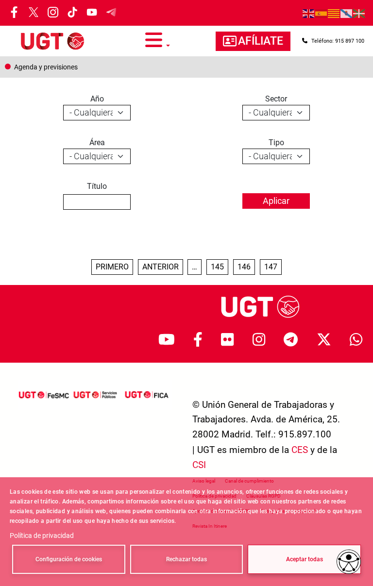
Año (97, 98)
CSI (199, 464)
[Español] (321, 13)
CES (299, 449)
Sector (276, 98)
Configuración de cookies (68, 559)
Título (97, 186)
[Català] (334, 13)
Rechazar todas (186, 559)
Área (97, 142)
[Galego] (346, 13)
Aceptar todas (304, 559)
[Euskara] (359, 13)
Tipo (276, 142)
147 (273, 266)
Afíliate (260, 41)
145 (219, 266)
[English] (309, 13)
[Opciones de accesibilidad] (349, 562)
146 (246, 266)
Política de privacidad (42, 535)
